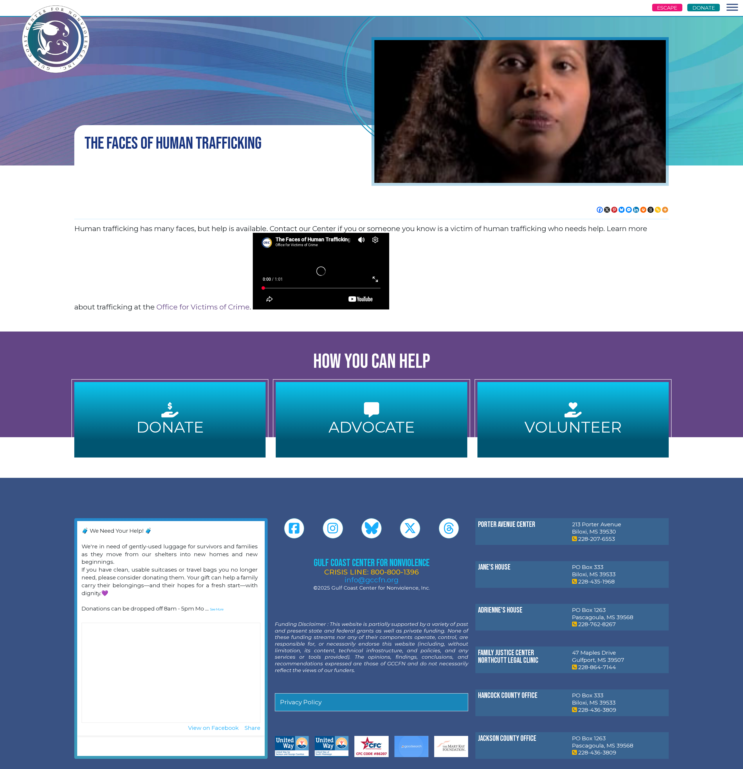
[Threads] (651, 210)
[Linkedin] (636, 210)
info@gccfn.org (371, 579)
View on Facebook (214, 727)
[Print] (643, 210)
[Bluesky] (621, 210)
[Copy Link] (658, 210)
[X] (607, 210)
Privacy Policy (301, 702)
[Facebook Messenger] (629, 210)
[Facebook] (600, 210)
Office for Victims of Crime (203, 306)
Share (252, 727)
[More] (665, 210)
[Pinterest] (614, 210)
